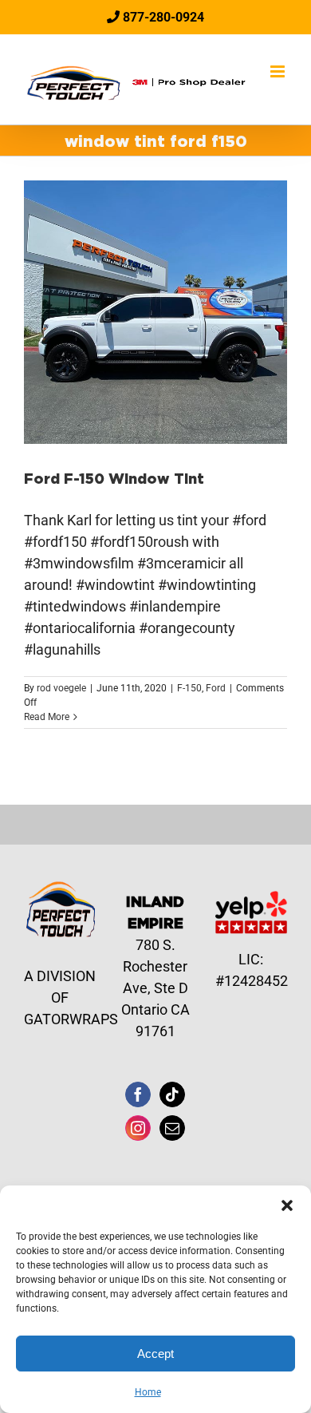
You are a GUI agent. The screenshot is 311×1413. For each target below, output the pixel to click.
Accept (155, 1353)
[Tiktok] (172, 1094)
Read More (46, 716)
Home (148, 1392)
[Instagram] (138, 1128)
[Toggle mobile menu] (278, 71)
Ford (216, 688)
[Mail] (172, 1128)
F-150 (189, 688)
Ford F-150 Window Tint (114, 478)
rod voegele (61, 688)
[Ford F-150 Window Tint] (155, 312)
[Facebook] (138, 1094)
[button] (287, 1205)
